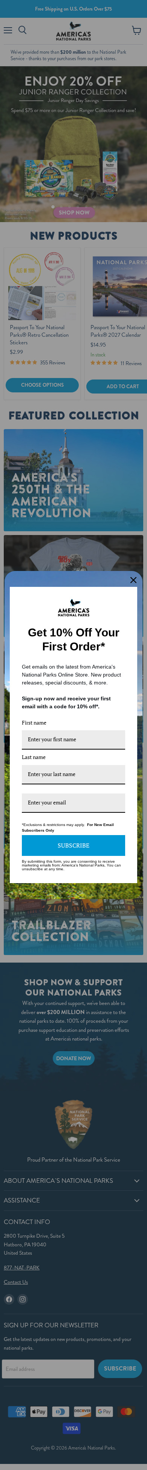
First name (34, 722)
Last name (34, 757)
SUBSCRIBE (73, 845)
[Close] (133, 580)
